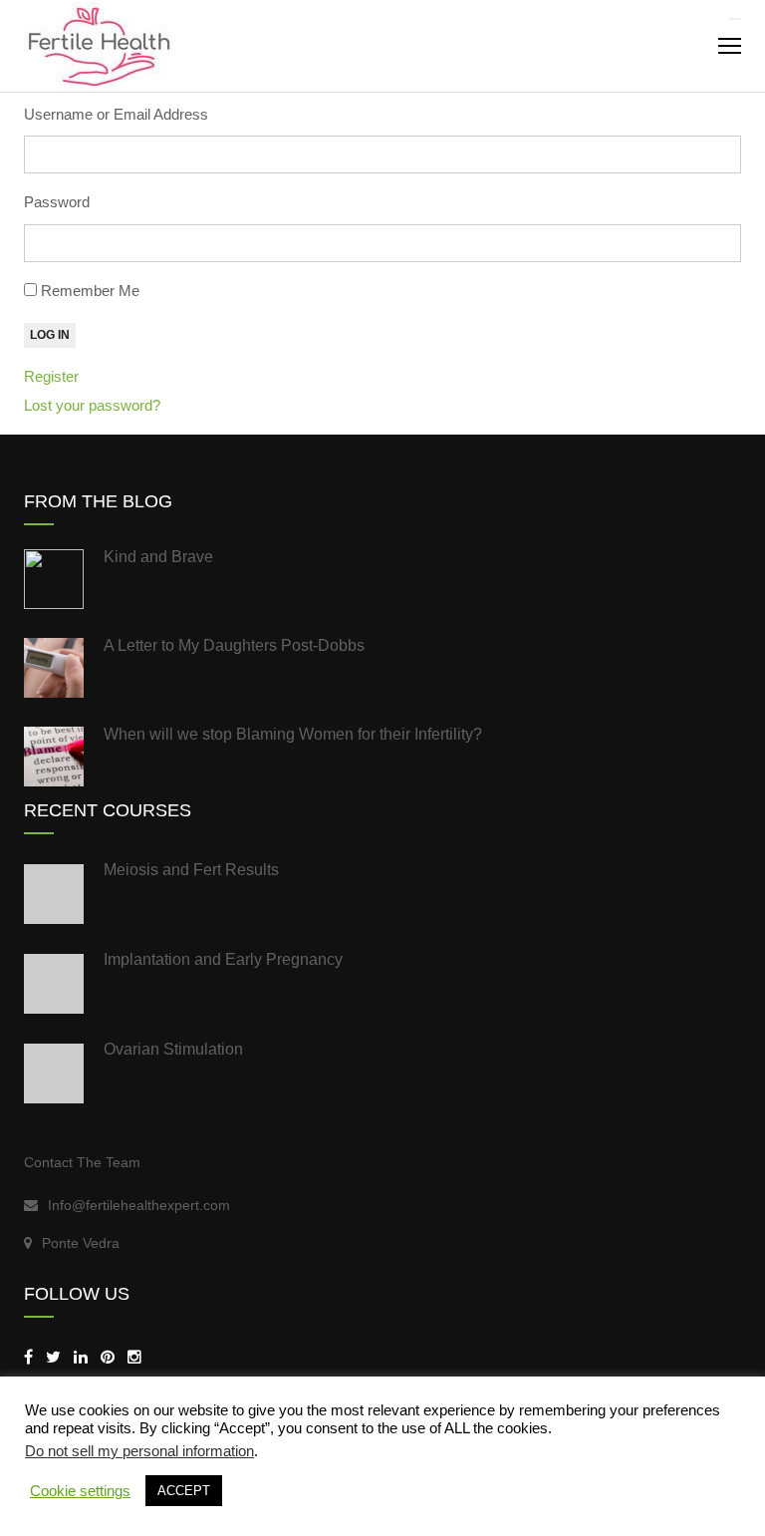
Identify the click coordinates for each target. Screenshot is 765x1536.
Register (51, 376)
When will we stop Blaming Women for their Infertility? (293, 734)
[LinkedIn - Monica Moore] (81, 1357)
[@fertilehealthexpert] (134, 1357)
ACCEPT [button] (183, 1490)
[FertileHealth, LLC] (28, 1357)
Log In (50, 335)
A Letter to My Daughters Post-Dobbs (234, 645)
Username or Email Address (116, 114)
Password (57, 201)
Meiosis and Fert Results (191, 869)
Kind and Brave (158, 556)
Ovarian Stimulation (173, 1049)
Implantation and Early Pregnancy (223, 959)
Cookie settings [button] (80, 1491)
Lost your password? (92, 405)
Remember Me (90, 290)
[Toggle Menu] (735, 19)
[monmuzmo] (108, 1357)
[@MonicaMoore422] (53, 1357)
